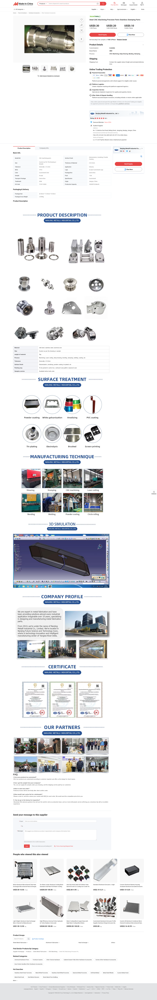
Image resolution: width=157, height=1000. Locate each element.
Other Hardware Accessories (48, 13)
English (36, 989)
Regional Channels (100, 987)
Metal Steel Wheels (108, 973)
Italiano (69, 989)
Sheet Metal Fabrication (19, 942)
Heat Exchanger (82, 942)
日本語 (98, 989)
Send (26, 846)
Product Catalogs (39, 939)
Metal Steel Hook (19, 977)
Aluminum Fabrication (52, 942)
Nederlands (82, 989)
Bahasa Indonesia (128, 989)
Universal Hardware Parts (22, 960)
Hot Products (34, 987)
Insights (124, 987)
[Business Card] (141, 156)
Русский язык (62, 989)
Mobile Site (118, 987)
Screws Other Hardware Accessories (106, 960)
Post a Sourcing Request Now (63, 846)
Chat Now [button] (132, 35)
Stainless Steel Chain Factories (23, 973)
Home (14, 13)
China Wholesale (71, 987)
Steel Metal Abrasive (33, 977)
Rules (142, 9)
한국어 (93, 989)
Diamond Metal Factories (80, 973)
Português (48, 989)
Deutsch (75, 989)
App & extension (121, 9)
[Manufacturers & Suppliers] (23, 4)
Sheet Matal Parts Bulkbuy (50, 977)
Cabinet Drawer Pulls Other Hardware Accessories (78, 960)
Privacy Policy (105, 993)
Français (55, 989)
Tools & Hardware (22, 13)
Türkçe (114, 989)
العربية (88, 989)
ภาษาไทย (108, 989)
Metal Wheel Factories (42, 973)
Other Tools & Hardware (53, 960)
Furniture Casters (38, 960)
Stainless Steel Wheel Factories (60, 973)
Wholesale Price (81, 987)
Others (113, 942)
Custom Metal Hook (122, 973)
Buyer (102, 9)
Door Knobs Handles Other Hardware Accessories (28, 964)
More (14, 980)
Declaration (97, 993)
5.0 (121, 151)
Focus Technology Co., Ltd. (66, 993)
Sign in (142, 5)
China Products (43, 987)
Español (42, 989)
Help (111, 9)
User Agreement (89, 993)
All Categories (19, 9)
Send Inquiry (102, 35)
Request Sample (122, 39)
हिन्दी (103, 989)
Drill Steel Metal (95, 973)
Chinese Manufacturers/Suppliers (57, 987)
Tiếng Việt (120, 989)
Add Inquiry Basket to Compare (50, 76)
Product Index (109, 987)
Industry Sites (90, 987)
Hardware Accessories (34, 13)
